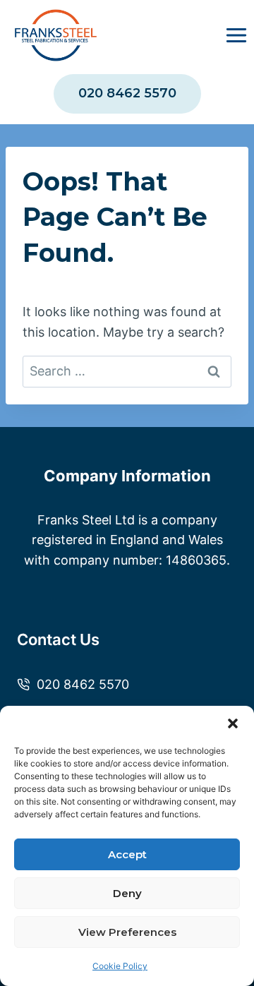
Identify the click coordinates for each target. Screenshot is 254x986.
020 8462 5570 (127, 93)
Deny (127, 893)
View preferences (127, 932)
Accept (127, 854)
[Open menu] (236, 36)
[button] (233, 723)
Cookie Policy (119, 966)
